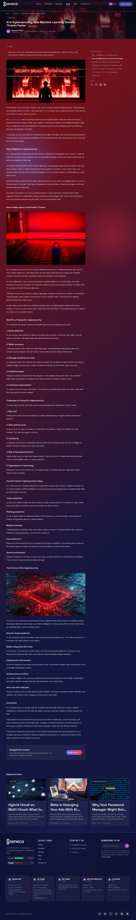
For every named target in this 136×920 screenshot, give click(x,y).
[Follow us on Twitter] (111, 914)
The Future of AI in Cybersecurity (104, 72)
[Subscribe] (127, 846)
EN (111, 4)
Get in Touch (126, 4)
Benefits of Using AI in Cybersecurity (106, 62)
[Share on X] (96, 85)
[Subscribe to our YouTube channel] (116, 914)
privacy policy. (106, 857)
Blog (7, 13)
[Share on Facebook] (105, 85)
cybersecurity (15, 120)
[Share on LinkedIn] (100, 85)
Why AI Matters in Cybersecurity (104, 55)
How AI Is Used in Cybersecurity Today (107, 69)
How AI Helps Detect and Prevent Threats (107, 59)
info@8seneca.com (79, 845)
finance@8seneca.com (40, 898)
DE (115, 4)
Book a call (73, 752)
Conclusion (96, 75)
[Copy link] (92, 85)
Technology (15, 13)
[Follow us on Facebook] (127, 914)
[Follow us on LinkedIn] (122, 914)
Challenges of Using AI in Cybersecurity (107, 65)
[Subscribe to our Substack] (105, 914)
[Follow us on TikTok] (99, 914)
